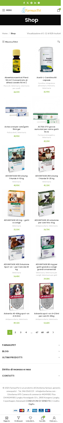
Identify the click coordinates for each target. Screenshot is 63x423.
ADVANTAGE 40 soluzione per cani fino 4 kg (47, 221)
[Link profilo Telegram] (39, 3)
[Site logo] (31, 10)
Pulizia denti (12, 132)
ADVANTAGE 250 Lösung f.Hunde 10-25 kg (46, 177)
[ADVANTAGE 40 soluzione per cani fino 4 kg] (46, 203)
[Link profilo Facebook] (24, 3)
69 (48, 332)
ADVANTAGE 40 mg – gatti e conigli (16, 221)
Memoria (51, 86)
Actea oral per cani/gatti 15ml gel (17, 128)
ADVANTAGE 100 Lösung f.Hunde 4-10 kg (16, 177)
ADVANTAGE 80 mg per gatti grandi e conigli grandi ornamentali (46, 267)
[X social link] (28, 3)
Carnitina (41, 83)
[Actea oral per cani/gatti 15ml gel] (16, 110)
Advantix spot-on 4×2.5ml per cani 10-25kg (46, 314)
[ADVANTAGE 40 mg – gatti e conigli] (16, 203)
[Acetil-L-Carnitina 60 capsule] (46, 61)
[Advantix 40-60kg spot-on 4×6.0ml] (16, 297)
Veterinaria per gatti (49, 275)
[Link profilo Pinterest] (31, 3)
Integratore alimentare (46, 84)
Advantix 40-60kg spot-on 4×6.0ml (16, 314)
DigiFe (31, 404)
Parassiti (7, 86)
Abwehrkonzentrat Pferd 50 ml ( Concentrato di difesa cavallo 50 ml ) (16, 80)
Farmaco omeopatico (46, 135)
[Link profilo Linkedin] (35, 3)
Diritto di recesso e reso (16, 369)
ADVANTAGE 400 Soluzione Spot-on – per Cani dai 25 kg (16, 267)
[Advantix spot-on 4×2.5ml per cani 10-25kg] (46, 297)
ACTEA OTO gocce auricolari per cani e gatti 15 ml (46, 129)
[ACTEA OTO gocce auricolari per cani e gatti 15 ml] (46, 110)
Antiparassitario (42, 226)
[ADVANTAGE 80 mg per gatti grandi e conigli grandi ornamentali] (46, 248)
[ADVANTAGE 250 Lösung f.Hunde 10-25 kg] (46, 159)
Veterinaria (15, 86)
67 (37, 332)
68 (42, 332)
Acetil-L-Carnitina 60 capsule (47, 78)
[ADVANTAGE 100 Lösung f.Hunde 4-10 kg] (16, 159)
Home (5, 33)
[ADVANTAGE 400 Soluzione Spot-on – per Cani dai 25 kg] (16, 248)
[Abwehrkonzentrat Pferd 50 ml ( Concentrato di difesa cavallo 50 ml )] (16, 61)
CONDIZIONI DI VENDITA (38, 401)
